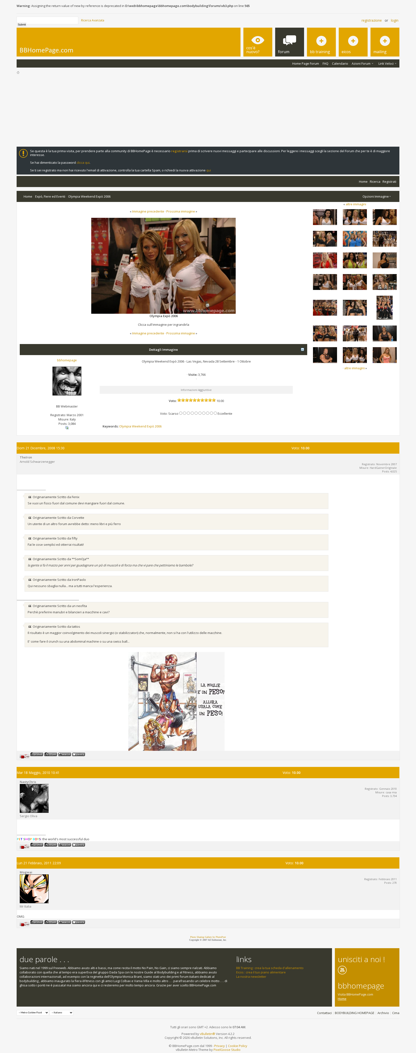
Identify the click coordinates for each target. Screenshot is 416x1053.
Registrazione (372, 20)
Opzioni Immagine (376, 196)
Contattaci (324, 1013)
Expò (150, 426)
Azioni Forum (361, 63)
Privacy (219, 1046)
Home (363, 181)
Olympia (125, 426)
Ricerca (375, 181)
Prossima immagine (180, 211)
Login (394, 20)
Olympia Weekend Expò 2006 (89, 196)
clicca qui (83, 162)
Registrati (389, 181)
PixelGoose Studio (227, 1049)
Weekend (139, 426)
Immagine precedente (148, 211)
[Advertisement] (208, 110)
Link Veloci (386, 63)
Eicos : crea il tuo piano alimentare (261, 972)
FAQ (325, 63)
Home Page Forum (305, 63)
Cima (395, 1013)
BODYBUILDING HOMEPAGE (354, 1013)
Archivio (383, 1013)
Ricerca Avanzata (92, 20)
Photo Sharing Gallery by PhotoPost (208, 937)
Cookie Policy (237, 1046)
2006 (158, 426)
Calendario (340, 63)
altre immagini (356, 204)
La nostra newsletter (251, 976)
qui (208, 170)
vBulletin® (207, 1034)
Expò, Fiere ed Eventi (50, 196)
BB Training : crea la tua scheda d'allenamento (270, 968)
